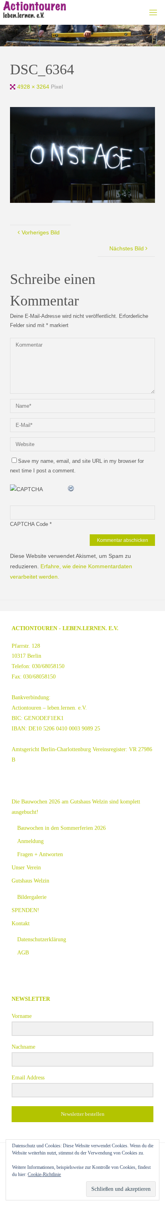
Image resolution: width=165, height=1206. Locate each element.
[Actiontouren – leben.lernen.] (34, 10)
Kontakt (21, 923)
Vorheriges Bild (41, 232)
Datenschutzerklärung (41, 939)
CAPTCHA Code (29, 524)
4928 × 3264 (34, 86)
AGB (23, 952)
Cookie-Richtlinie (44, 1174)
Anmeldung (30, 841)
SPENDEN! (25, 910)
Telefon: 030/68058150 (38, 666)
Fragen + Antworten (40, 854)
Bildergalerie (31, 897)
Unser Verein (26, 867)
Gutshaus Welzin (30, 880)
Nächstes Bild (126, 248)
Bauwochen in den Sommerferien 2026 (61, 828)
